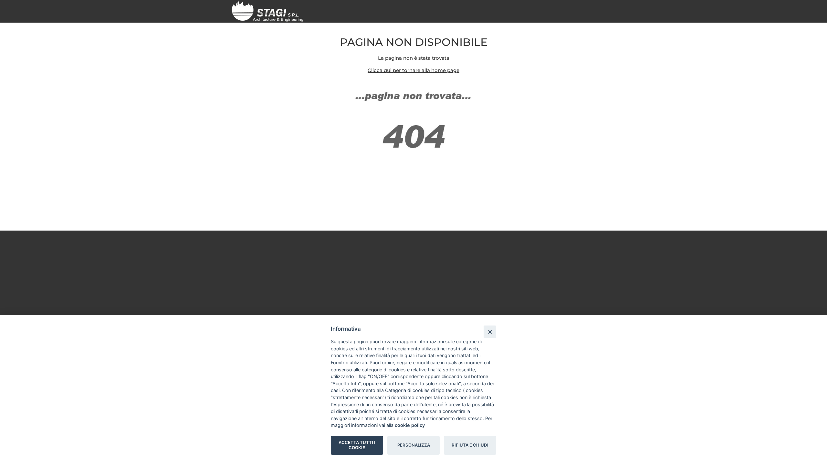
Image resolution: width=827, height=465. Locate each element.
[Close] (490, 332)
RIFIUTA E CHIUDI (470, 445)
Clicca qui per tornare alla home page (413, 70)
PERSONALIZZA (413, 445)
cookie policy (410, 425)
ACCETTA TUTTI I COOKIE (357, 445)
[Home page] (269, 11)
